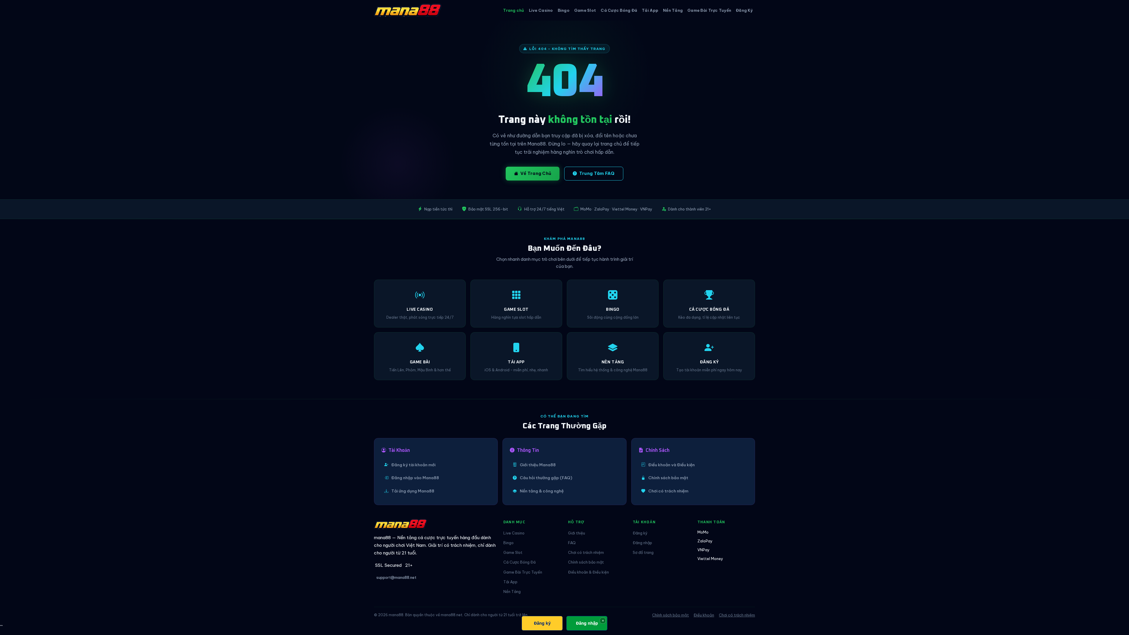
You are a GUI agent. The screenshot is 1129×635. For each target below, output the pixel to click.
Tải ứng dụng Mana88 (412, 491)
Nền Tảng (673, 10)
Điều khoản (704, 615)
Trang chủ (513, 10)
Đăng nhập (642, 542)
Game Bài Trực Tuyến (709, 10)
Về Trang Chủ (535, 173)
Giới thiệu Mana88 (538, 464)
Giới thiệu (576, 533)
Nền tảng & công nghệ (542, 491)
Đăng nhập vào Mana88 (415, 477)
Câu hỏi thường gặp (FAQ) (546, 477)
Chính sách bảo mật (668, 477)
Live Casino (541, 10)
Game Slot (585, 10)
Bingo (563, 10)
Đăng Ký (744, 10)
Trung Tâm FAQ (597, 173)
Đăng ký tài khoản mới (413, 464)
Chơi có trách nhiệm (668, 491)
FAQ (572, 542)
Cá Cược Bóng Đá (619, 10)
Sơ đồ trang (643, 552)
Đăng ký (640, 533)
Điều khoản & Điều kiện (588, 572)
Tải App (650, 10)
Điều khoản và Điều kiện (671, 464)
